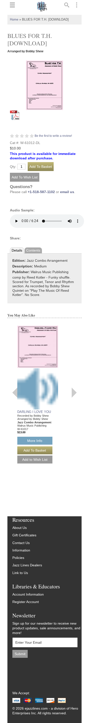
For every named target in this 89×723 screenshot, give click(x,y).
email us (67, 192)
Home (14, 19)
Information (21, 550)
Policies (18, 558)
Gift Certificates (24, 535)
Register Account (25, 602)
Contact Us (21, 543)
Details (17, 250)
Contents (33, 250)
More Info (34, 441)
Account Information (28, 594)
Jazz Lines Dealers (27, 565)
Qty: (13, 167)
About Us (19, 528)
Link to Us (20, 573)
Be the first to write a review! (53, 136)
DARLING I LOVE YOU (34, 412)
